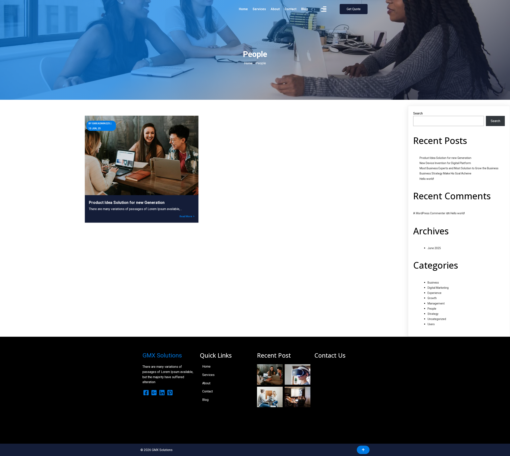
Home (248, 63)
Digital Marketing (438, 287)
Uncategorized (437, 319)
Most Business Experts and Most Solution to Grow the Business (459, 168)
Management (436, 303)
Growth (432, 298)
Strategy (433, 313)
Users (431, 324)
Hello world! (427, 178)
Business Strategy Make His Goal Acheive (445, 173)
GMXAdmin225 (101, 123)
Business (433, 282)
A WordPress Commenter (429, 213)
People (432, 308)
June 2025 (434, 248)
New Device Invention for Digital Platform (445, 163)
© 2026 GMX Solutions (156, 450)
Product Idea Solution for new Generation (445, 158)
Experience (434, 293)
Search (418, 113)
